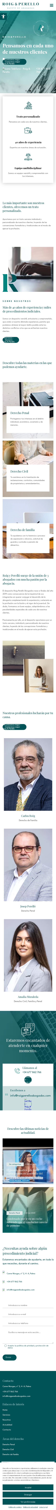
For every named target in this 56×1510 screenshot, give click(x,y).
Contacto (7, 1430)
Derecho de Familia (11, 1455)
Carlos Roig (28, 816)
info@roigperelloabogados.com (16, 1396)
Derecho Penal (9, 1445)
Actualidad (7, 1425)
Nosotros (7, 1420)
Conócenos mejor (12, 74)
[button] (3, 16)
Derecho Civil (8, 1450)
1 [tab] (26, 91)
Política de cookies (15, 1507)
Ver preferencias (28, 1501)
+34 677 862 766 (16, 81)
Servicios (9, 340)
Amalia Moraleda (28, 996)
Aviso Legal (43, 1507)
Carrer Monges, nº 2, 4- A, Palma (21, 1274)
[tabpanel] (28, 51)
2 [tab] (30, 91)
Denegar (28, 1494)
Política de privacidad (30, 1507)
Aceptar (28, 1487)
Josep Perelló (28, 906)
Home (5, 1410)
